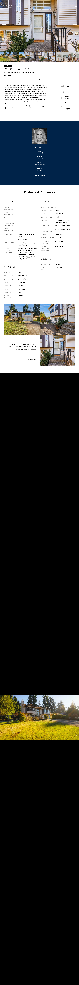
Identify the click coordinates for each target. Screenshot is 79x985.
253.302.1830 (39, 158)
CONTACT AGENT (39, 175)
